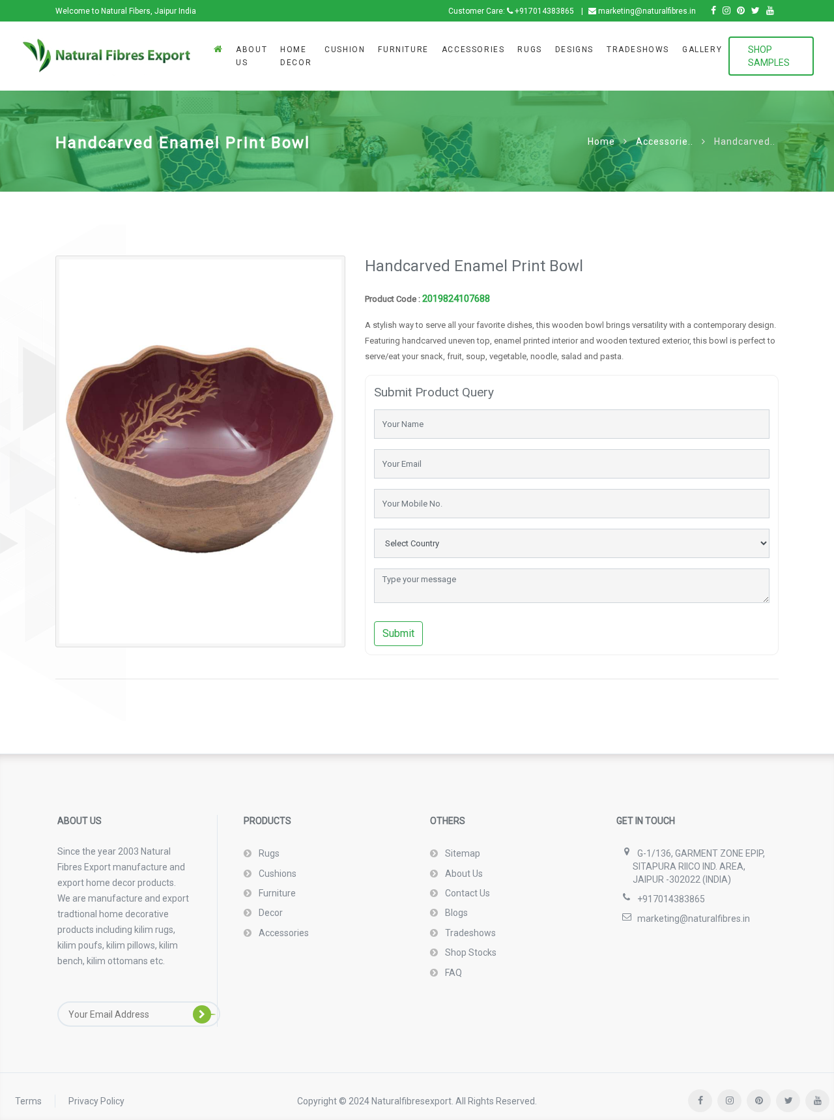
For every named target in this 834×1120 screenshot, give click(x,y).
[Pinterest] (741, 11)
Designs (574, 49)
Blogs (455, 912)
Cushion (344, 49)
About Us (251, 56)
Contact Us (466, 893)
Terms (28, 1101)
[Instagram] (726, 11)
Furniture (403, 49)
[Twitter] (755, 11)
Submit (398, 633)
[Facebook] (713, 11)
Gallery (702, 49)
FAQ (452, 972)
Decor (270, 912)
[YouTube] (770, 11)
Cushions (276, 873)
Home (601, 141)
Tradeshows (638, 49)
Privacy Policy (96, 1101)
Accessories (473, 49)
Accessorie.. (664, 141)
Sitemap (461, 853)
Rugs (529, 49)
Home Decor (295, 56)
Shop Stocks (469, 952)
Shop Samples (769, 56)
